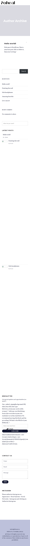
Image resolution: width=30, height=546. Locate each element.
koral (11, 143)
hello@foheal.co (15, 529)
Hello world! (10, 43)
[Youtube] (16, 526)
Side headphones (7, 92)
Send (5, 481)
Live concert (6, 101)
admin (6, 137)
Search (24, 71)
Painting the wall (7, 88)
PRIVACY (9, 532)
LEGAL (21, 532)
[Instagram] (13, 526)
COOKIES (15, 532)
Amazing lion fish (7, 97)
